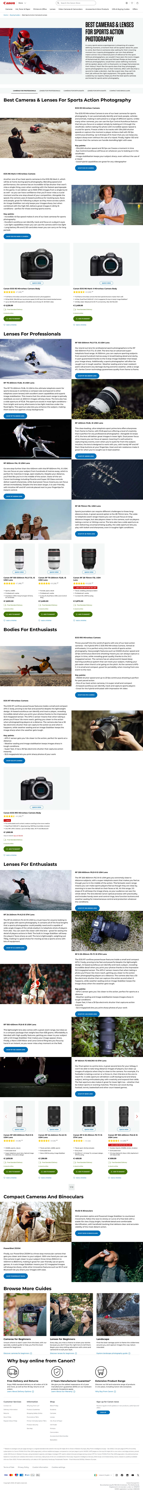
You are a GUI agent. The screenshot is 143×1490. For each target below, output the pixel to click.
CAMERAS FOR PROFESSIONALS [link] (24, 91)
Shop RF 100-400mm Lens (15, 1050)
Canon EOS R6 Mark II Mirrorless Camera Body (95, 289)
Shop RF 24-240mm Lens (15, 948)
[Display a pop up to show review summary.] (23, 292)
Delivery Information (11, 1409)
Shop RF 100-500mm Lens (87, 376)
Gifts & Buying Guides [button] (120, 9)
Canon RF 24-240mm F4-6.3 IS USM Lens (52, 1136)
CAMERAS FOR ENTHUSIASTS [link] (74, 91)
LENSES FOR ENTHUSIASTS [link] (96, 91)
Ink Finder (53, 1424)
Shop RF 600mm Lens (14, 496)
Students (53, 1409)
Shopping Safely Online (34, 1413)
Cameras (53, 1413)
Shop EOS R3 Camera (86, 168)
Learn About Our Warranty (62, 1391)
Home (6, 15)
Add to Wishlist (11, 325)
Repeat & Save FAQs (10, 1421)
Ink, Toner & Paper (56, 1421)
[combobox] (76, 3)
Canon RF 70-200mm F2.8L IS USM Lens (52, 579)
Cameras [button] (8, 9)
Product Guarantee (33, 1409)
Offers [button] (135, 9)
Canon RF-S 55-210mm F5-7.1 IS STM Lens (87, 1136)
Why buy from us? (33, 1406)
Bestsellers (53, 1440)
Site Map (30, 1428)
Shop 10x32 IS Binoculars (88, 1233)
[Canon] (9, 3)
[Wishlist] (132, 3)
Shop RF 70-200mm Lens (15, 416)
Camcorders (54, 1432)
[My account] (126, 3)
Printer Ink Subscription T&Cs (36, 1421)
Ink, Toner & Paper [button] (23, 9)
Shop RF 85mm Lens (85, 1094)
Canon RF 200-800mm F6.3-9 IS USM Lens (18, 1136)
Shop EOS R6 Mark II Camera (17, 236)
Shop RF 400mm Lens (86, 456)
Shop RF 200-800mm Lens (87, 908)
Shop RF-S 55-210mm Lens (87, 1014)
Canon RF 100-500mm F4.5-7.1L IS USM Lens (19, 579)
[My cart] (137, 3)
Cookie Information (40, 1467)
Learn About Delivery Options (19, 1391)
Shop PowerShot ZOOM (15, 1276)
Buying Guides (15, 15)
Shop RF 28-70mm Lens (86, 534)
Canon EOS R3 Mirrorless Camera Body (22, 289)
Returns (6, 1413)
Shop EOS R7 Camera (14, 760)
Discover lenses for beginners (62, 1353)
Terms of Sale (9, 1467)
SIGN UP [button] (103, 1412)
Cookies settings (58, 1467)
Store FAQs (7, 1417)
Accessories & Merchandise (59, 1436)
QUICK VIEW (36, 283)
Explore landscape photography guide (112, 1353)
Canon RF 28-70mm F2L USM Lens (87, 579)
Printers (52, 1428)
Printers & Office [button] (40, 9)
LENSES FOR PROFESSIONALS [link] (49, 91)
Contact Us (7, 1406)
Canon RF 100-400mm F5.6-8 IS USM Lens (123, 1136)
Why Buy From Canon (104, 1391)
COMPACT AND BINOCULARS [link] (120, 91)
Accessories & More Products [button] (97, 9)
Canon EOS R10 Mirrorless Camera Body (22, 813)
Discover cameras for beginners (16, 1353)
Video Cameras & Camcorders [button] (70, 9)
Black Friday (54, 1406)
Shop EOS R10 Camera (86, 695)
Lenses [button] (52, 9)
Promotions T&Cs (33, 1417)
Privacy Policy (23, 1467)
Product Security (32, 1424)
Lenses (52, 1417)
